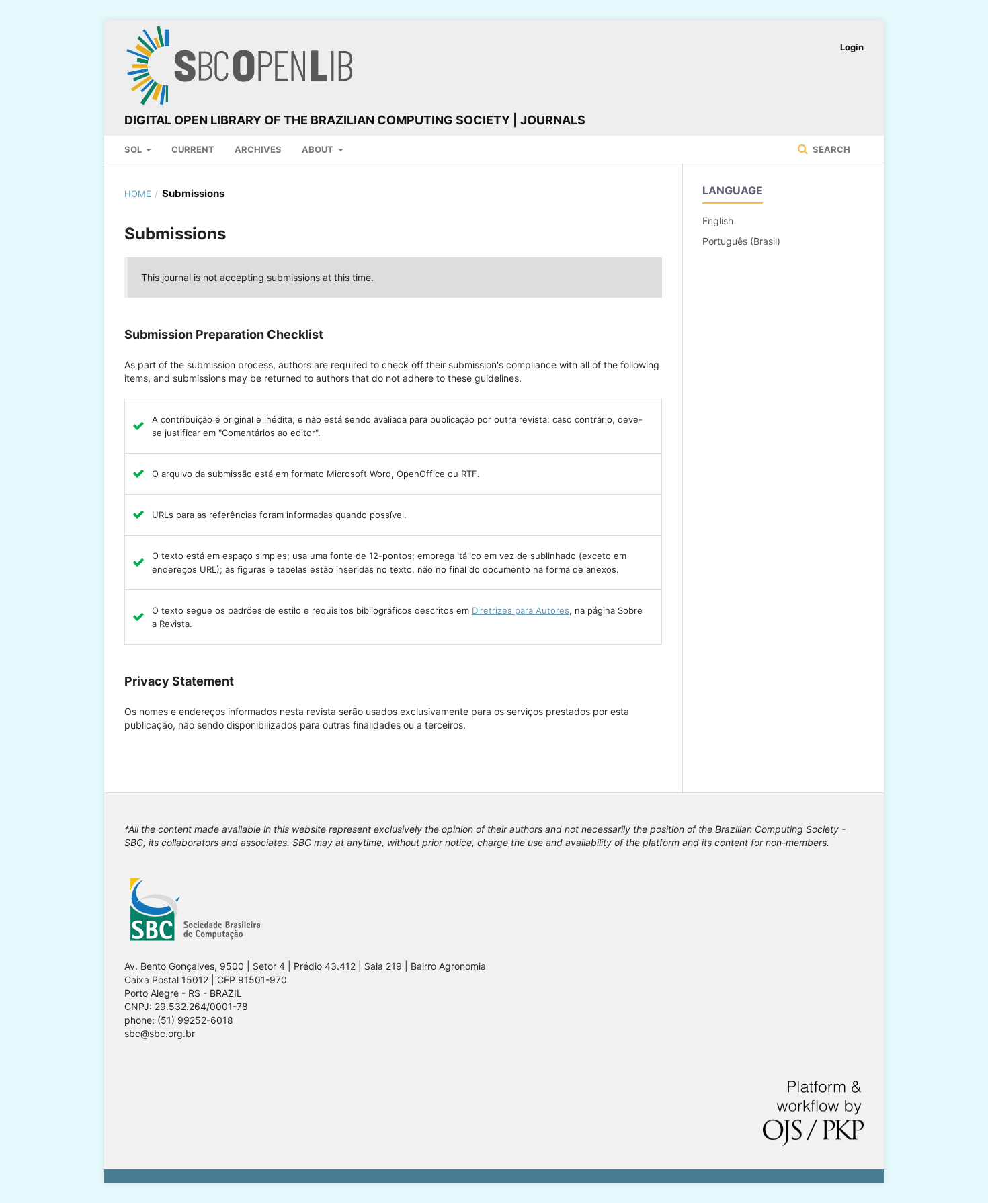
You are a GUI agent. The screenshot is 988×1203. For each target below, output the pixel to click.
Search (830, 149)
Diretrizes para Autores (520, 610)
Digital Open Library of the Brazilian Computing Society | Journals (354, 120)
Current (192, 149)
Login (852, 47)
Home (137, 193)
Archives (258, 149)
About (318, 149)
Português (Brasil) (741, 241)
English (717, 220)
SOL (134, 149)
